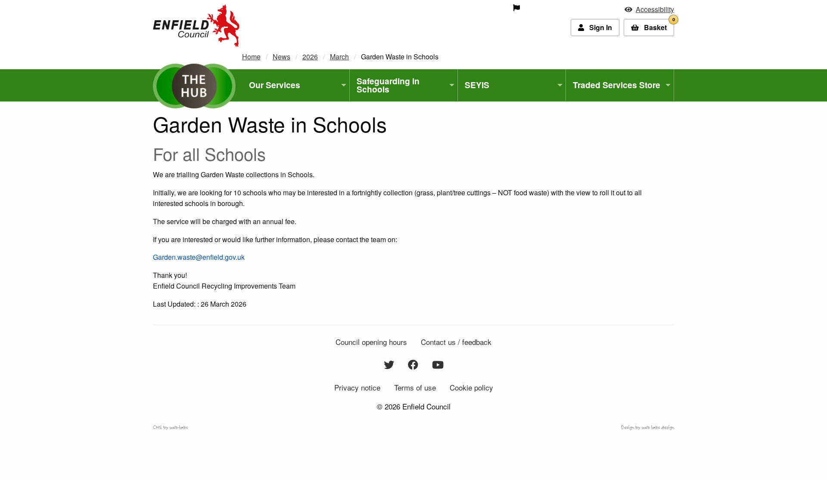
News (281, 57)
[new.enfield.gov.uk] (196, 25)
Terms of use (415, 387)
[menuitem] (455, 7)
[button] (649, 9)
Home (251, 57)
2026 (310, 57)
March (339, 57)
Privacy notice (357, 387)
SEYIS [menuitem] (477, 85)
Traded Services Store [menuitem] (616, 85)
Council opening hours (371, 341)
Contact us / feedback (456, 341)
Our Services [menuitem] (274, 85)
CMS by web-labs (170, 427)
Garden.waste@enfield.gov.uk (199, 257)
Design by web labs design (647, 427)
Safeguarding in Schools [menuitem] (388, 85)
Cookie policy (471, 387)
